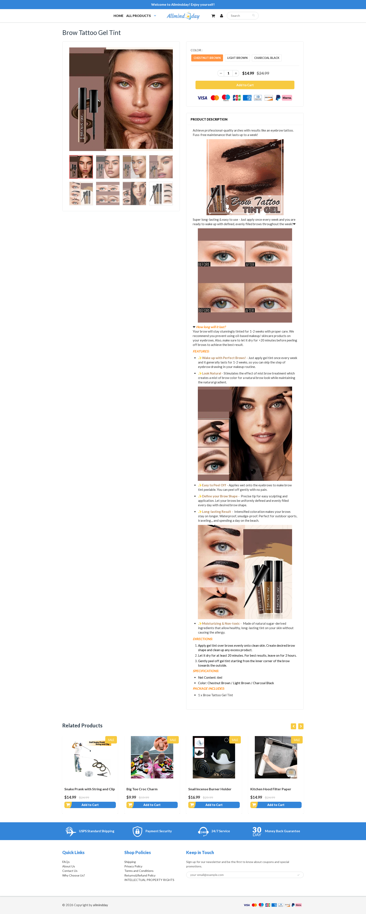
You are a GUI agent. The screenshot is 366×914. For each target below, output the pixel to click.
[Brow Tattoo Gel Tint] (121, 99)
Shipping (130, 862)
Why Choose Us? (73, 875)
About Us (68, 866)
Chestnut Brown (207, 58)
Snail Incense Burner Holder (210, 789)
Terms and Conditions (139, 870)
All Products (138, 16)
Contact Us (70, 870)
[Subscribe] (298, 875)
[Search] (253, 15)
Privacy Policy (133, 866)
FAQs (66, 862)
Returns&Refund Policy (139, 875)
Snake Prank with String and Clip (89, 789)
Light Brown (237, 58)
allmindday (100, 905)
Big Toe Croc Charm (142, 789)
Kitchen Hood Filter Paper (270, 789)
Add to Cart (90, 805)
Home (118, 16)
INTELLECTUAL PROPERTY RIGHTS (149, 880)
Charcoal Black (266, 58)
